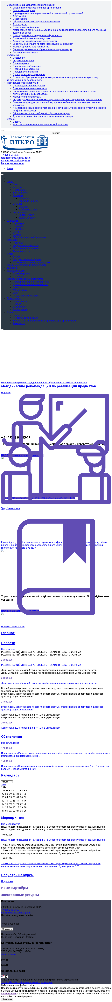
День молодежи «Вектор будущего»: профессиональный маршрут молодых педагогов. (49, 683)
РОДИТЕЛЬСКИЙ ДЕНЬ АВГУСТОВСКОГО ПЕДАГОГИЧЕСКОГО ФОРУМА (41, 665)
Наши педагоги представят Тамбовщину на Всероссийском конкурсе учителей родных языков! (53, 839)
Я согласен (7, 999)
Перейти (5, 392)
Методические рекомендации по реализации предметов (48, 386)
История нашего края (12, 626)
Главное (8, 633)
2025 (3, 784)
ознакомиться (8, 993)
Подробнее (7, 881)
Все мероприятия (10, 824)
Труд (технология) (10, 508)
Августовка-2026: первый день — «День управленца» (30, 727)
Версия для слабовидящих (15, 160)
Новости (8, 643)
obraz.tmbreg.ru (9, 954)
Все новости (8, 649)
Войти (10, 168)
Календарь (10, 775)
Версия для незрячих (12, 163)
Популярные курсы (17, 875)
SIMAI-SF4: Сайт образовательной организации (26, 982)
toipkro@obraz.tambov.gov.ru (15, 157)
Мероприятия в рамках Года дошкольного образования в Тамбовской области (44, 382)
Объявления (11, 736)
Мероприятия (12, 818)
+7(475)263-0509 (10, 155)
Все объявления (10, 742)
